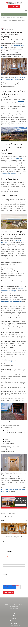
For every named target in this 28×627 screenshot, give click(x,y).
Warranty (14, 623)
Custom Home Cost (13, 20)
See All (25, 520)
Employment (14, 621)
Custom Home (9, 17)
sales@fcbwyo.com (14, 608)
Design (14, 17)
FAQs (14, 616)
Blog (14, 613)
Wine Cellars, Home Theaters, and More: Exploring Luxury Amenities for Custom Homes (13, 536)
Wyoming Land (5, 20)
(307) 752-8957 (15, 606)
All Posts (3, 17)
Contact (14, 618)
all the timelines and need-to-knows (15, 362)
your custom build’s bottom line (10, 173)
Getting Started (19, 17)
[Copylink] (12, 516)
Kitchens (9, 23)
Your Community (21, 20)
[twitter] (5, 516)
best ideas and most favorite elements (11, 301)
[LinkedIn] (8, 516)
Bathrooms (4, 23)
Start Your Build (14, 6)
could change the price (15, 158)
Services (14, 611)
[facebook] (2, 516)
